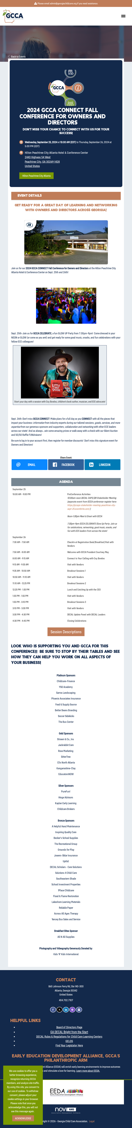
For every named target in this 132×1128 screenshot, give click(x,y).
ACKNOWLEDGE (23, 1118)
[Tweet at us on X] (59, 1010)
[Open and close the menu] (76, 16)
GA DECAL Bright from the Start (69, 1032)
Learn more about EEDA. (88, 1070)
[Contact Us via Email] (79, 1010)
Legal (91, 1121)
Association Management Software (66, 1113)
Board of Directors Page (69, 1027)
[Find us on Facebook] (53, 1010)
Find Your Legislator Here (69, 1045)
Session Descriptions (66, 631)
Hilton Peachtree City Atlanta (36, 175)
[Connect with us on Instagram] (72, 1010)
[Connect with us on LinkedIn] (66, 1010)
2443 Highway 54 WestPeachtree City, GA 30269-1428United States (42, 161)
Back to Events (18, 56)
